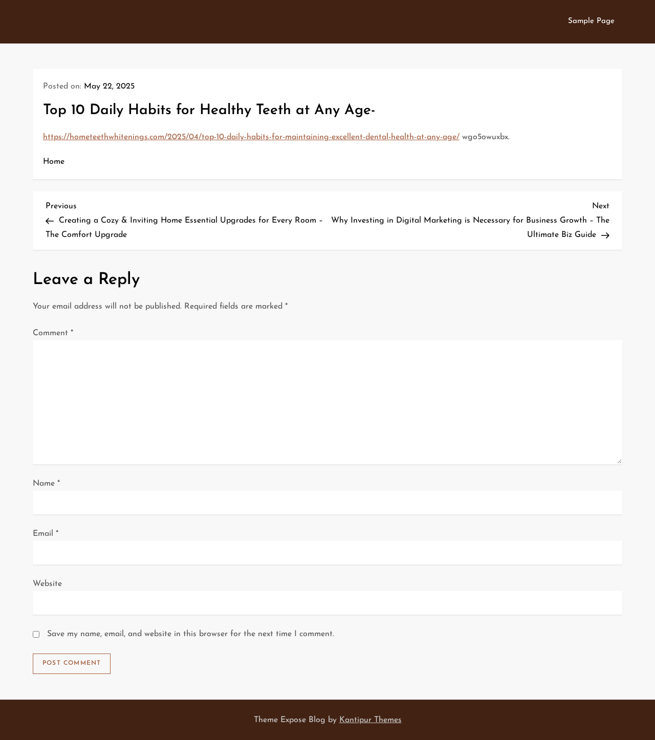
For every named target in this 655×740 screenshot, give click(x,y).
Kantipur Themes (370, 720)
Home (53, 162)
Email (45, 534)
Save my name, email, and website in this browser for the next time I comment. (190, 634)
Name (46, 484)
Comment (53, 333)
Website (47, 584)
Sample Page (591, 21)
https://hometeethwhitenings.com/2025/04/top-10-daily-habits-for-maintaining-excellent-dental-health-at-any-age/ (251, 137)
